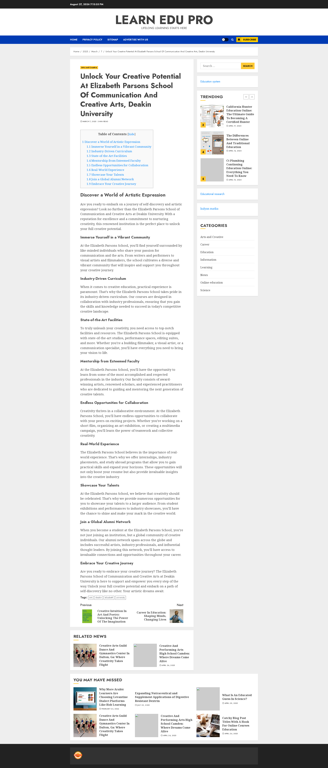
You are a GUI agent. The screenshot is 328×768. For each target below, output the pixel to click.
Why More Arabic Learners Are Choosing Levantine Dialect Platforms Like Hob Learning (113, 697)
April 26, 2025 (168, 665)
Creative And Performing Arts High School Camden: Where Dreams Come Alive (174, 653)
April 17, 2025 (235, 126)
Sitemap (112, 39)
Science (205, 290)
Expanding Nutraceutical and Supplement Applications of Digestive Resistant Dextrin (162, 697)
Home (73, 39)
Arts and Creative (89, 67)
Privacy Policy (92, 39)
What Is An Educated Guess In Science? (237, 697)
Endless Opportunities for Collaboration (117, 165)
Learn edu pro (164, 20)
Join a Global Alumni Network (110, 179)
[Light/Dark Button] (225, 39)
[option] (227, 117)
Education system (210, 81)
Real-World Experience (105, 170)
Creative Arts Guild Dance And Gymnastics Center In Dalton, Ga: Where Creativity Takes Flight (114, 655)
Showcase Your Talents (105, 175)
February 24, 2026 (110, 709)
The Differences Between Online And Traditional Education (238, 141)
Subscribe (249, 39)
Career (204, 244)
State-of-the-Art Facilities (107, 156)
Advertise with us (135, 39)
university (120, 597)
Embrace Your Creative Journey (111, 184)
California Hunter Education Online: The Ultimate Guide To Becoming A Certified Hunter (240, 114)
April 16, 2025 (235, 151)
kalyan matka (209, 208)
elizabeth (109, 597)
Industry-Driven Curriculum (109, 151)
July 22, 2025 (143, 705)
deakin (98, 597)
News (204, 275)
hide (131, 134)
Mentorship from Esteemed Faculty (114, 161)
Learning (206, 267)
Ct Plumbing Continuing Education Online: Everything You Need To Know (239, 168)
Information (208, 260)
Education (207, 252)
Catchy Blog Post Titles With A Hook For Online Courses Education (235, 723)
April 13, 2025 (235, 180)
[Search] (232, 39)
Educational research (212, 194)
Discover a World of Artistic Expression (111, 142)
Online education (211, 282)
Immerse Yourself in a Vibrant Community (119, 147)
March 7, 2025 (89, 121)
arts (90, 597)
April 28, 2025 (231, 703)
